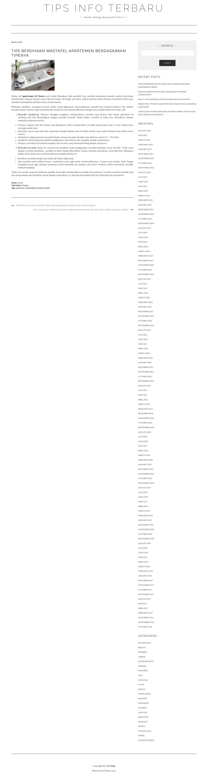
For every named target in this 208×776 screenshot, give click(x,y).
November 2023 (146, 265)
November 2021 (146, 371)
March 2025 (144, 195)
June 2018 (143, 552)
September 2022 (146, 325)
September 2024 (146, 223)
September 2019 (146, 483)
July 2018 (142, 548)
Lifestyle (142, 712)
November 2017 (146, 585)
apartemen (20, 188)
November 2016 (146, 622)
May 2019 (142, 501)
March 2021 (144, 404)
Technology (144, 731)
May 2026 (142, 135)
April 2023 (143, 293)
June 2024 (143, 237)
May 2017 (142, 603)
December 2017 (145, 580)
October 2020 (145, 422)
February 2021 (145, 409)
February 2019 (145, 515)
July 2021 (142, 390)
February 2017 (145, 613)
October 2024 (145, 219)
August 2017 (144, 599)
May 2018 (142, 557)
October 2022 (145, 320)
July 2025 (142, 177)
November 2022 (146, 316)
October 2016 (145, 627)
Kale (113, 766)
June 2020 (143, 441)
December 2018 (145, 525)
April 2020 (143, 450)
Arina (20, 183)
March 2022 (144, 353)
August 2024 (144, 228)
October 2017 (145, 589)
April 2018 (143, 562)
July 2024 (142, 232)
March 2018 (144, 566)
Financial (143, 680)
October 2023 (145, 270)
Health (141, 689)
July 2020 (142, 436)
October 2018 (145, 534)
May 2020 (142, 446)
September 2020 (146, 427)
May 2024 (142, 242)
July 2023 (142, 283)
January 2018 (145, 576)
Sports (141, 726)
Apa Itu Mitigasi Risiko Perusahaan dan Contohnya (164, 99)
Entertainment (146, 661)
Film (140, 675)
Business (142, 652)
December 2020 (145, 413)
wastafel (46, 188)
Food (141, 684)
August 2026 (144, 130)
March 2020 (144, 455)
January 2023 (145, 307)
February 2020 (145, 460)
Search (167, 63)
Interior (142, 708)
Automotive (144, 643)
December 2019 (145, 469)
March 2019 (144, 511)
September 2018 (146, 538)
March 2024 (144, 251)
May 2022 (142, 344)
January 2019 (145, 520)
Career (141, 657)
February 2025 (145, 200)
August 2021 (144, 385)
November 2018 (146, 529)
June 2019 (143, 497)
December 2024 (145, 209)
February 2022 (145, 358)
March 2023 (144, 297)
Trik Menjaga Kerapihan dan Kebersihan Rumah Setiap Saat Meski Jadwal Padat (81, 210)
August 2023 (144, 279)
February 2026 (145, 144)
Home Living (144, 694)
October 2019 (145, 478)
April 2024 (143, 246)
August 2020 (144, 432)
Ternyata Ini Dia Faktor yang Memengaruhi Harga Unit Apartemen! (56, 205)
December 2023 (145, 260)
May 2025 (142, 186)
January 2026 (145, 149)
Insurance (143, 703)
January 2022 (145, 362)
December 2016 (145, 617)
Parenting (143, 717)
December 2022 (145, 311)
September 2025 (146, 167)
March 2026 (144, 140)
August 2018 (144, 543)
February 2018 (145, 571)
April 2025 (143, 191)
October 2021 (145, 376)
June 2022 (143, 339)
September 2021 (146, 381)
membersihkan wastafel (34, 188)
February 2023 (145, 302)
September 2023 (146, 274)
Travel (141, 735)
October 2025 (145, 163)
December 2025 (145, 154)
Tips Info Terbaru (104, 8)
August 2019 (144, 487)
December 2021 (145, 367)
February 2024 (145, 256)
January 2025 (145, 205)
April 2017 (143, 608)
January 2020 (145, 464)
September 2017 (146, 594)
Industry (142, 698)
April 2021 (143, 399)
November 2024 (146, 214)
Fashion (142, 666)
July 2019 (142, 492)
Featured (143, 670)
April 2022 (143, 348)
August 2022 (144, 330)
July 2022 (142, 334)
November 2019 (146, 474)
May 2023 (142, 288)
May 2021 (142, 395)
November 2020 (146, 418)
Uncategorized (146, 740)
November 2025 (146, 158)
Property (25, 185)
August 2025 (144, 172)
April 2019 (143, 506)
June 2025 (143, 181)
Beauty (142, 647)
